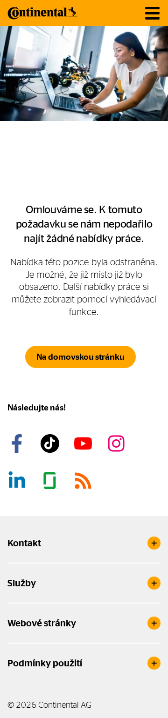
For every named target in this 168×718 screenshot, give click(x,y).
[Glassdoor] (51, 480)
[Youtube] (84, 443)
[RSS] (84, 480)
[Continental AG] (42, 13)
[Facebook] (18, 443)
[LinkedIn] (18, 480)
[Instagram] (117, 443)
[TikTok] (51, 443)
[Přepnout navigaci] (152, 13)
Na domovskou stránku (80, 357)
